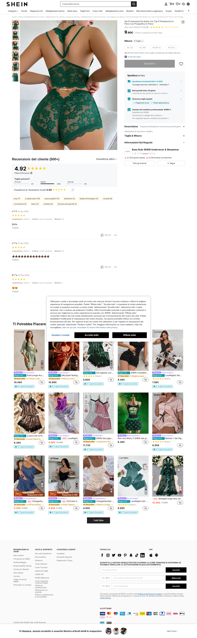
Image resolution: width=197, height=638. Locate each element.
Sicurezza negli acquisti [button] (142, 99)
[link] (171, 4)
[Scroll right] (189, 11)
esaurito (149, 63)
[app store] (151, 557)
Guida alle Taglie (41, 571)
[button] (183, 4)
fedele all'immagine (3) (89, 198)
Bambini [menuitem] (130, 11)
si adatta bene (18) (32, 198)
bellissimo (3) (69, 198)
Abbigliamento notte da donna (93, 17)
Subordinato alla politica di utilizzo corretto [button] (149, 93)
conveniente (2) (20, 204)
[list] (123, 555)
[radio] (129, 47)
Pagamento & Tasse (64, 561)
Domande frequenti (64, 557)
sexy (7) (17, 198)
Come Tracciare (41, 567)
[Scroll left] (185, 11)
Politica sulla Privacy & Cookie (150, 594)
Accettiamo (105, 609)
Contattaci (61, 554)
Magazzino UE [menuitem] (36, 11)
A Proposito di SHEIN (21, 559)
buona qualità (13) (52, 198)
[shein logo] (16, 4)
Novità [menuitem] (24, 11)
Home (14, 17)
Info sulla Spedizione (43, 554)
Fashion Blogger (19, 562)
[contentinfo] (143, 615)
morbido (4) (48, 204)
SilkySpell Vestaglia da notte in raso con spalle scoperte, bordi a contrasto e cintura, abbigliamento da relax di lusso (64, 375)
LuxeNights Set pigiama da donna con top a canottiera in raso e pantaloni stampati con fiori (64, 438)
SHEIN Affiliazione (42, 578)
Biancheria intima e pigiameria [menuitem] (149, 11)
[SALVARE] (181, 64)
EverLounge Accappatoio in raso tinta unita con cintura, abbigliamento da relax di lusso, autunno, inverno (29, 375)
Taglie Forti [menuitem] (85, 11)
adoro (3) (35, 204)
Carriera (16, 576)
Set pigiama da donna (116, 17)
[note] (24, 386)
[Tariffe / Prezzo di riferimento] (134, 33)
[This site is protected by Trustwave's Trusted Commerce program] (102, 623)
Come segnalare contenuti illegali (41, 582)
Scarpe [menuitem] (169, 11)
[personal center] (166, 4)
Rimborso (39, 561)
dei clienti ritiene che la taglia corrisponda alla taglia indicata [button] (153, 53)
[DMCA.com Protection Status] (108, 623)
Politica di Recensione (22, 173)
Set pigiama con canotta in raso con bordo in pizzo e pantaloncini (99, 373)
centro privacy (105, 598)
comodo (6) (107, 198)
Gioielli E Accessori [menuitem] (182, 11)
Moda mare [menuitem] (72, 11)
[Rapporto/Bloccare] (115, 235)
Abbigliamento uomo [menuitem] (114, 11)
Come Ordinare (41, 564)
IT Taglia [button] (137, 41)
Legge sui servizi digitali (20, 580)
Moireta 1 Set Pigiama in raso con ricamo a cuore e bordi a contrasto (168, 438)
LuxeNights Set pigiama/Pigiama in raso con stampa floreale (168, 375)
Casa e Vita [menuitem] (98, 11)
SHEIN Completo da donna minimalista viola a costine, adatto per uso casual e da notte (133, 373)
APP (151, 550)
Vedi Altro (98, 520)
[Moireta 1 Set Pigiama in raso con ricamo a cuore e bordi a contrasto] (167, 413)
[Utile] (102, 235)
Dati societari (18, 555)
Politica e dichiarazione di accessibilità (44, 596)
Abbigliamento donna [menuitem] (55, 11)
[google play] (156, 557)
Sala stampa (18, 573)
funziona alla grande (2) (67, 204)
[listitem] (29, 358)
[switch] (71, 189)
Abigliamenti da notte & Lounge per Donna (63, 17)
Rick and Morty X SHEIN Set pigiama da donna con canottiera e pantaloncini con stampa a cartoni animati (133, 438)
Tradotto (15, 228)
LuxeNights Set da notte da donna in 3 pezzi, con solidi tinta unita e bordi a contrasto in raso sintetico (133, 501)
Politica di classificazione (41, 587)
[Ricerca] (134, 4)
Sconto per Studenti (21, 569)
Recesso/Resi (40, 557)
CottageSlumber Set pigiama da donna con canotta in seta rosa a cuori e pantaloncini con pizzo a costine (99, 501)
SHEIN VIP (39, 574)
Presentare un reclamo (22, 585)
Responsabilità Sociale (22, 566)
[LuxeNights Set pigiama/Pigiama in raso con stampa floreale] (167, 350)
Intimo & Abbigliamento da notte (31, 17)
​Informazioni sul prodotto (41, 591)
